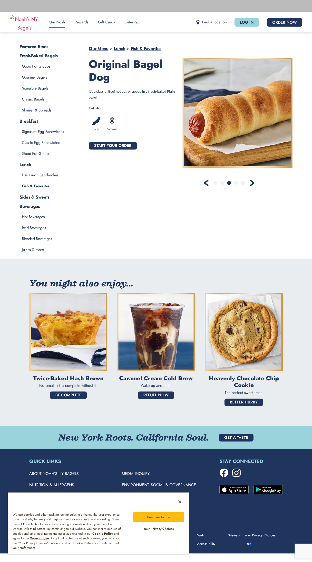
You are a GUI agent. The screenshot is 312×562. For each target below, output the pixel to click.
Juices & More (33, 249)
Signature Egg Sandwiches (43, 131)
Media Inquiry (136, 473)
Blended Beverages (37, 238)
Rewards (81, 22)
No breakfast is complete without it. (68, 385)
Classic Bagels (33, 99)
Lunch (119, 48)
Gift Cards (106, 22)
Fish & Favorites (146, 48)
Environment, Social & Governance (159, 485)
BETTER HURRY (244, 402)
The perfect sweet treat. (244, 392)
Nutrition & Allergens (51, 485)
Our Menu (98, 48)
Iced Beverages (34, 228)
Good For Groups (36, 66)
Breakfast (29, 121)
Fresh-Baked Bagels (39, 56)
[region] (98, 523)
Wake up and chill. (156, 385)
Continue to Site (158, 517)
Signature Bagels (35, 88)
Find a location (214, 22)
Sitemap (234, 535)
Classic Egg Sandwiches (41, 142)
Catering (131, 22)
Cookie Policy (102, 533)
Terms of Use (39, 538)
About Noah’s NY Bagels (54, 473)
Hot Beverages (33, 217)
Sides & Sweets (34, 197)
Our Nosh (57, 22)
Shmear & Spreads (36, 110)
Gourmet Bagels (34, 77)
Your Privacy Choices (158, 528)
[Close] (180, 501)
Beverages (30, 206)
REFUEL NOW (156, 395)
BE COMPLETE (68, 395)
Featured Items (34, 46)
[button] (211, 22)
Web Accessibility (206, 539)
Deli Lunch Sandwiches (40, 175)
